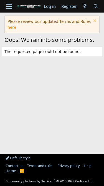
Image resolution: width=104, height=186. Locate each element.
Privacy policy (68, 165)
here (11, 27)
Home (11, 170)
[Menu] (9, 6)
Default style (20, 157)
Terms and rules (40, 165)
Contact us (14, 165)
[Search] (95, 6)
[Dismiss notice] (94, 21)
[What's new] (85, 6)
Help (88, 165)
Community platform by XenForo (49, 181)
